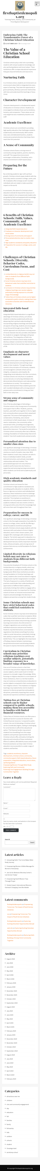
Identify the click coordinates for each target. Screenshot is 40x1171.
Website (6, 814)
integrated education (19, 760)
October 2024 (11, 1047)
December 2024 (12, 1039)
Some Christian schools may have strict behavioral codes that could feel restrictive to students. (20, 283)
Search (7, 839)
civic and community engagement (18, 1104)
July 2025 (10, 1011)
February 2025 (11, 1031)
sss (8, 914)
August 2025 (11, 1007)
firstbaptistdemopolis (14, 904)
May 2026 (10, 971)
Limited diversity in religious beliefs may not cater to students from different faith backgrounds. (20, 276)
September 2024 (12, 1051)
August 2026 (11, 959)
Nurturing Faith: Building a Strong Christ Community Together (20, 938)
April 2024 (10, 1071)
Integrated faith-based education (16, 229)
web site (10, 928)
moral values (31, 760)
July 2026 (10, 963)
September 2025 (12, 1003)
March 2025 (10, 1027)
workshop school (12, 1152)
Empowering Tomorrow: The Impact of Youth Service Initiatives (20, 907)
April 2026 (10, 975)
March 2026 (10, 979)
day (8, 1108)
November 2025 (12, 995)
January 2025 (11, 1035)
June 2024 (10, 1063)
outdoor (9, 1136)
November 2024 (12, 1043)
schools (9, 1140)
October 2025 (11, 999)
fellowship (10, 1128)
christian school (18, 756)
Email (5, 808)
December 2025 (12, 991)
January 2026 (11, 987)
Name (5, 803)
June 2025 (10, 1015)
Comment (7, 787)
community (28, 756)
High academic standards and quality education (21, 243)
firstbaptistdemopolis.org (20, 15)
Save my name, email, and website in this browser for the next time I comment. (19, 822)
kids (8, 1132)
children (9, 1100)
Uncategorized (25, 44)
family (9, 1124)
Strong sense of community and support (18, 236)
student (9, 1144)
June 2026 (10, 967)
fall (8, 1116)
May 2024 (10, 1067)
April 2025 (10, 1023)
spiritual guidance (9, 763)
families (9, 1120)
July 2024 (10, 1059)
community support (10, 758)
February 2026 (11, 983)
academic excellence (14, 754)
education (10, 1112)
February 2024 (11, 1079)
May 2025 (10, 1019)
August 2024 (11, 1055)
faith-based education (24, 758)
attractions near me (13, 1096)
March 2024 (10, 1075)
